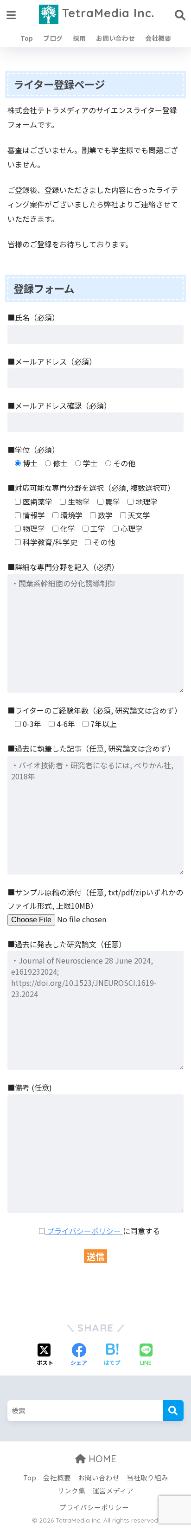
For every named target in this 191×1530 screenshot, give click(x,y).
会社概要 (158, 38)
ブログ (53, 38)
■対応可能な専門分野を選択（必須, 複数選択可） (91, 487)
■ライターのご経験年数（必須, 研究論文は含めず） (94, 710)
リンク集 (71, 1490)
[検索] (173, 1410)
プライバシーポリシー (84, 1230)
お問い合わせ (115, 38)
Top (26, 38)
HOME (101, 1459)
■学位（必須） (33, 449)
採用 (79, 38)
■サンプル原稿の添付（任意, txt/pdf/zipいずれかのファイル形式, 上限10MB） (95, 899)
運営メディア (113, 1490)
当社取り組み (147, 1477)
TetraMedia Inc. (106, 13)
